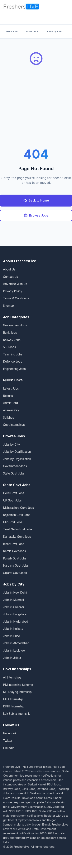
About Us (9, 269)
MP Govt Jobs (12, 522)
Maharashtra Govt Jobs (18, 508)
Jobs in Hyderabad (15, 621)
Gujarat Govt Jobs (15, 573)
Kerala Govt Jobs (14, 551)
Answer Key (11, 410)
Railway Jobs (54, 31)
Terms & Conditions (16, 298)
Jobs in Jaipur (12, 658)
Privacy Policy (12, 291)
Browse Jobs (38, 215)
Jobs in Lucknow (14, 650)
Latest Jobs (11, 388)
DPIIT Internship (13, 706)
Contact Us (10, 277)
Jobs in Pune (11, 636)
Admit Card (10, 403)
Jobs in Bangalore (14, 614)
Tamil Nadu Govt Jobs (17, 529)
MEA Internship (13, 699)
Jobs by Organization (17, 459)
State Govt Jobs (14, 473)
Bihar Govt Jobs (13, 544)
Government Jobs (15, 325)
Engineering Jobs (14, 369)
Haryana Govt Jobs (16, 565)
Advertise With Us (15, 284)
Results (8, 396)
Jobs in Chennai (13, 607)
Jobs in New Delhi (15, 592)
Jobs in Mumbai (13, 600)
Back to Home (39, 200)
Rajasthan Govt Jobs (16, 515)
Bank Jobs (32, 31)
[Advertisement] (36, 110)
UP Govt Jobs (12, 500)
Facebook (10, 733)
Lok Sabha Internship (17, 714)
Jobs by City (11, 444)
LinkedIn (8, 748)
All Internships (12, 677)
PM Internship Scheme (18, 685)
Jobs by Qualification (17, 452)
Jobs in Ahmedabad (16, 643)
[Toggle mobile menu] (7, 17)
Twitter (7, 740)
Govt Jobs (12, 31)
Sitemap (8, 305)
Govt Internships (14, 425)
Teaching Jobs (12, 354)
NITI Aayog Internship (17, 692)
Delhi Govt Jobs (13, 493)
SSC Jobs (9, 347)
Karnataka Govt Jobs (17, 536)
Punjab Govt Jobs (14, 558)
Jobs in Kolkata (13, 629)
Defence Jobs (12, 361)
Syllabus (8, 417)
